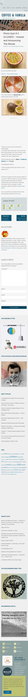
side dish (8, 472)
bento (6, 454)
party (6, 470)
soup (22, 472)
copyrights (4, 178)
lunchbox (4, 467)
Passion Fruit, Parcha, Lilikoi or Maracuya (21, 218)
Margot (16, 46)
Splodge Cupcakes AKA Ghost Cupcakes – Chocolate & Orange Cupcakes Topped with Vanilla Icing (13, 535)
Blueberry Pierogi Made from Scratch (11, 551)
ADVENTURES (18, 7)
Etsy (6, 651)
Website (3, 301)
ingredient (14, 465)
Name (3, 289)
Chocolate (20, 457)
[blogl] (7, 661)
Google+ (7, 647)
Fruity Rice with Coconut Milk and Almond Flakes (5, 219)
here (6, 250)
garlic (24, 461)
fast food (9, 461)
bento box (10, 454)
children (13, 456)
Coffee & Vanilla (13, 15)
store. (19, 193)
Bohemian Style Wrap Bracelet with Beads (12, 423)
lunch (23, 465)
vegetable (12, 474)
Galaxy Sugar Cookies (7, 540)
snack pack (17, 472)
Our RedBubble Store (7, 548)
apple (2, 454)
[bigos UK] (7, 672)
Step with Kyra (5, 527)
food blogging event (18, 461)
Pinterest (18, 647)
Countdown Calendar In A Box (9, 530)
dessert (22, 459)
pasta (9, 470)
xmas (15, 474)
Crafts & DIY (16, 459)
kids (19, 464)
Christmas (3, 459)
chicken (7, 457)
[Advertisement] (14, 132)
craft (7, 459)
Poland (11, 470)
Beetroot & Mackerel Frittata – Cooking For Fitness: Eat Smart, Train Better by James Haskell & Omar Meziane (13, 522)
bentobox (16, 454)
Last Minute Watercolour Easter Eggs (11, 560)
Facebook (8, 248)
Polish (16, 470)
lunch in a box (17, 467)
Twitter (13, 248)
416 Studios (8, 244)
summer (3, 474)
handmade (3, 465)
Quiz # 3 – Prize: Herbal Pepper (9, 74)
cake (23, 454)
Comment (4, 269)
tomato (7, 474)
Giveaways (21, 46)
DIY (2, 462)
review (20, 470)
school (3, 472)
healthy (9, 465)
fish (12, 461)
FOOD (13, 7)
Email (3, 295)
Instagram (19, 248)
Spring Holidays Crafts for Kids (9, 441)
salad (23, 470)
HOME (4, 7)
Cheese (3, 457)
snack (12, 472)
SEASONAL (24, 7)
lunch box (10, 467)
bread (20, 454)
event (5, 461)
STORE (25, 10)
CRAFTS (8, 7)
